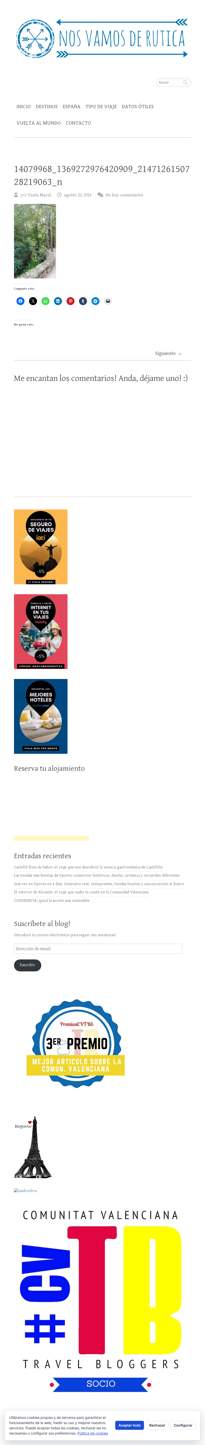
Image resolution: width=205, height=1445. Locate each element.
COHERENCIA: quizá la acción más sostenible (52, 900)
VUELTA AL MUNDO (38, 123)
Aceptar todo (129, 1425)
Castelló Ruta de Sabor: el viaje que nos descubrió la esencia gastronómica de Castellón (88, 867)
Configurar (183, 1425)
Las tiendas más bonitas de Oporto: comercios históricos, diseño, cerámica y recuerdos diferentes (97, 875)
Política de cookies (93, 1433)
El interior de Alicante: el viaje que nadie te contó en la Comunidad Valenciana (81, 892)
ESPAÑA (71, 107)
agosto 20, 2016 (78, 195)
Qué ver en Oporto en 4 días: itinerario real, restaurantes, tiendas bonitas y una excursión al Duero (99, 884)
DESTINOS (47, 107)
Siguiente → (168, 353)
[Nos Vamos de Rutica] (102, 35)
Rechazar (157, 1425)
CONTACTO (78, 123)
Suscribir (27, 965)
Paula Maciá (39, 195)
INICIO (23, 107)
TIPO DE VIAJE (101, 107)
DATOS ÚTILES (138, 107)
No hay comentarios (124, 195)
